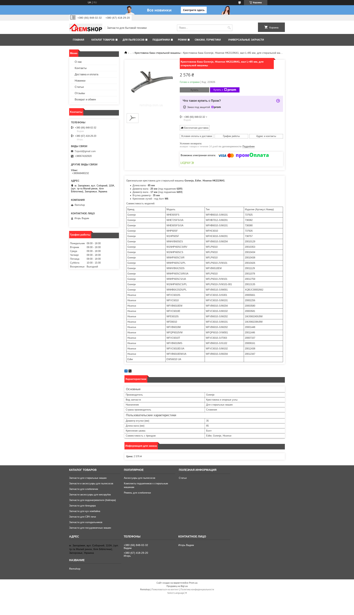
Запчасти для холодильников (85, 522)
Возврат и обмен (85, 99)
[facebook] (126, 371)
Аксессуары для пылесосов (139, 478)
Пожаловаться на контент (165, 589)
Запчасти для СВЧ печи (82, 516)
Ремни (182, 39)
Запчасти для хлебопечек (83, 489)
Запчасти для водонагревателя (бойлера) (92, 500)
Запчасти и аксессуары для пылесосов (91, 483)
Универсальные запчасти (246, 39)
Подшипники (161, 39)
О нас (78, 61)
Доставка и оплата (86, 74)
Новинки (80, 80)
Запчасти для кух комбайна (84, 511)
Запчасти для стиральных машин (88, 478)
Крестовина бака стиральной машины (158, 52)
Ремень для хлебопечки (137, 492)
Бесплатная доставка (196, 127)
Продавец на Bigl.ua (177, 586)
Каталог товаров (102, 39)
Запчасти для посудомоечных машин (90, 527)
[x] (130, 371)
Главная (78, 39)
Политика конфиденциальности (197, 589)
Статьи (79, 86)
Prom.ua (193, 583)
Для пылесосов (133, 39)
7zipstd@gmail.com (85, 151)
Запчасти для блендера (82, 505)
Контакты (81, 68)
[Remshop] (85, 28)
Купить (194, 90)
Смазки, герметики (208, 39)
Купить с (218, 89)
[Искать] (229, 28)
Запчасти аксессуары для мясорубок (90, 494)
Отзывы (80, 93)
